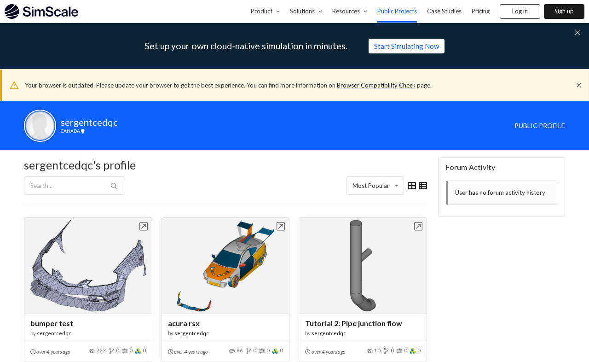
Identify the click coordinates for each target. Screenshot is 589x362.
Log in (520, 11)
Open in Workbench (144, 226)
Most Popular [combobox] (370, 185)
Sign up (564, 11)
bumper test (51, 323)
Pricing (481, 11)
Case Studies (444, 11)
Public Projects (397, 11)
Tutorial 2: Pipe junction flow (353, 323)
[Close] (579, 85)
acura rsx (184, 323)
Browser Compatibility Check (376, 85)
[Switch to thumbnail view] (412, 185)
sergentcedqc (54, 333)
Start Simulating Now (406, 46)
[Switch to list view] (423, 185)
